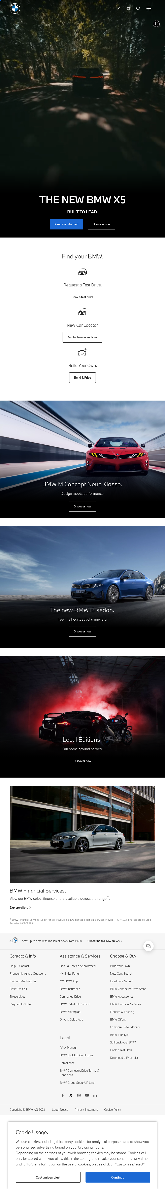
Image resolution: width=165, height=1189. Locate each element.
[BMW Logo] (15, 8)
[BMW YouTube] (87, 1096)
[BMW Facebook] (63, 1096)
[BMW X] (71, 1096)
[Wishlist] (138, 8)
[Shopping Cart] (128, 8)
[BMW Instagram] (79, 1096)
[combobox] (148, 946)
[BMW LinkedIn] (95, 1096)
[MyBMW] (119, 8)
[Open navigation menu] (149, 8)
